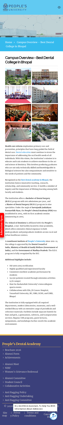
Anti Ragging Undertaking (19, 396)
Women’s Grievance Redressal (21, 371)
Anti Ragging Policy (15, 392)
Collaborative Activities (17, 386)
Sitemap (4, 414)
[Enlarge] (27, 71)
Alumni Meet (12, 364)
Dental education (23, 152)
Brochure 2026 (13, 350)
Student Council (13, 382)
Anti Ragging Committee (18, 400)
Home (8, 42)
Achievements (12, 357)
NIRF (8, 368)
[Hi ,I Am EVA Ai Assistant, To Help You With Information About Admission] (53, 416)
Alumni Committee (15, 378)
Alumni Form (12, 353)
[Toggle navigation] (59, 7)
